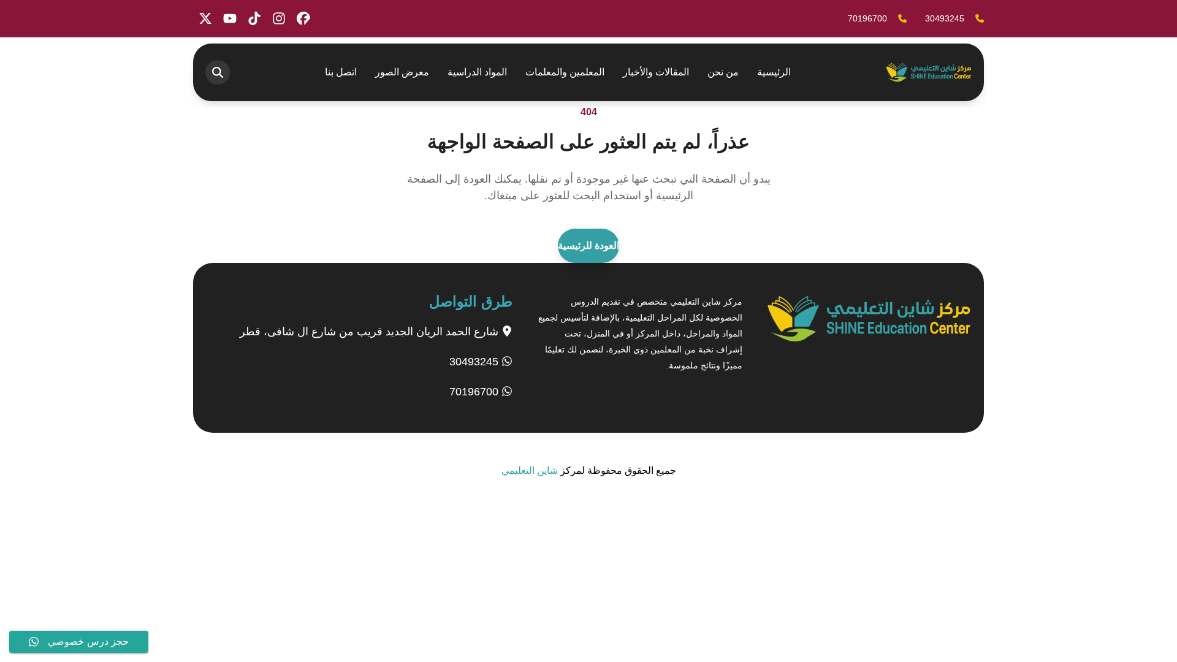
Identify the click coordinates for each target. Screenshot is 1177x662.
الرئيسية (774, 72)
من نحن (723, 72)
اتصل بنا (341, 72)
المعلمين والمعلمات (564, 72)
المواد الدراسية (477, 72)
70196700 (475, 392)
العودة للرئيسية (588, 245)
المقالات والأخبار (656, 72)
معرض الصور (402, 72)
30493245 (475, 362)
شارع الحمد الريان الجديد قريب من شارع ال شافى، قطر (370, 331)
